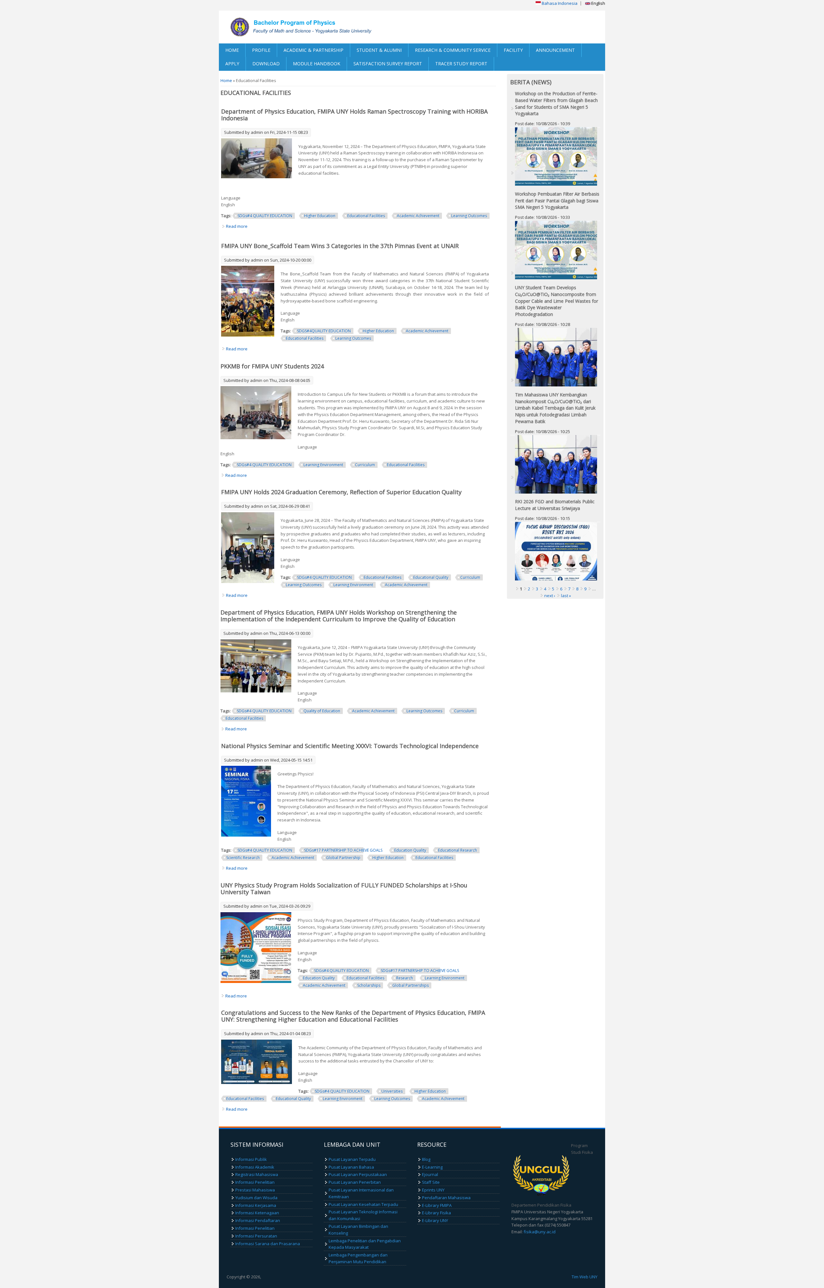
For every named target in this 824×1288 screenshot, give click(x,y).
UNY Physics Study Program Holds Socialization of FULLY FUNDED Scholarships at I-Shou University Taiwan (343, 888)
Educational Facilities (366, 215)
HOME (232, 50)
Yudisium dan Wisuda (256, 1197)
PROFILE (261, 50)
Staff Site (431, 1182)
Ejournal (430, 1174)
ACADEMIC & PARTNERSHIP (313, 50)
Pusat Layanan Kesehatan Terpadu (363, 1204)
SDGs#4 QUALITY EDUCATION (265, 215)
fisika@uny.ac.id (540, 1232)
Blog (426, 1159)
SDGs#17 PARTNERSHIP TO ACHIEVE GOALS (343, 850)
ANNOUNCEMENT (555, 50)
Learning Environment (323, 465)
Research (404, 978)
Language (230, 198)
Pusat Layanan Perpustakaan (358, 1174)
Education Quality (410, 850)
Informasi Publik (251, 1159)
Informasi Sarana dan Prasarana (267, 1243)
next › (549, 595)
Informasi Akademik (254, 1167)
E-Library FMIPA (437, 1205)
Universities (392, 1091)
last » (566, 595)
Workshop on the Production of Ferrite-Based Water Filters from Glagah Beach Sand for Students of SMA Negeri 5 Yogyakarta (556, 103)
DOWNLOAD (266, 63)
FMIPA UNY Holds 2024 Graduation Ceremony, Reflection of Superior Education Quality (341, 492)
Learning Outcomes (469, 215)
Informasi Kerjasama (255, 1205)
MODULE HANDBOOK (316, 63)
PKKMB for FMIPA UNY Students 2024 (272, 366)
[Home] (315, 27)
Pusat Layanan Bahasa (351, 1167)
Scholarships (368, 985)
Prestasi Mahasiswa (255, 1190)
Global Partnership (343, 857)
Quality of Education (322, 711)
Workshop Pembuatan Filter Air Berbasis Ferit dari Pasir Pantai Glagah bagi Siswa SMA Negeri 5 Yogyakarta (557, 200)
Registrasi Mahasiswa (256, 1174)
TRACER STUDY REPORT (461, 63)
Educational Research (457, 850)
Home (226, 80)
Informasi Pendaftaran (257, 1220)
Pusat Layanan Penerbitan (355, 1182)
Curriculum (365, 465)
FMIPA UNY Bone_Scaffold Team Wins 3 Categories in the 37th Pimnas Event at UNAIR (340, 246)
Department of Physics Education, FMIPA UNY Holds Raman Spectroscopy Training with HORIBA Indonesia (354, 114)
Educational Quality (430, 577)
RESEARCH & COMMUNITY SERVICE (453, 50)
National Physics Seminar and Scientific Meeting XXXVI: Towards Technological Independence (350, 746)
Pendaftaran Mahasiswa (446, 1197)
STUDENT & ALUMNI (379, 50)
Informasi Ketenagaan (257, 1213)
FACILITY (513, 50)
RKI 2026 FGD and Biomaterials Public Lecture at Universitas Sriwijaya (555, 504)
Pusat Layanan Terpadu (352, 1159)
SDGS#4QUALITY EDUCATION (324, 331)
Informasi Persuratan (256, 1236)
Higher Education (319, 215)
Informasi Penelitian (255, 1182)
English (597, 3)
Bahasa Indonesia (559, 3)
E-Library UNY (435, 1220)
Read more (237, 226)
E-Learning (432, 1167)
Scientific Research (243, 857)
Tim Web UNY (584, 1277)
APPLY (232, 63)
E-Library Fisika (436, 1213)
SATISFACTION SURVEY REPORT (387, 63)
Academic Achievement (418, 215)
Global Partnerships (410, 985)
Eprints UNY (433, 1190)
